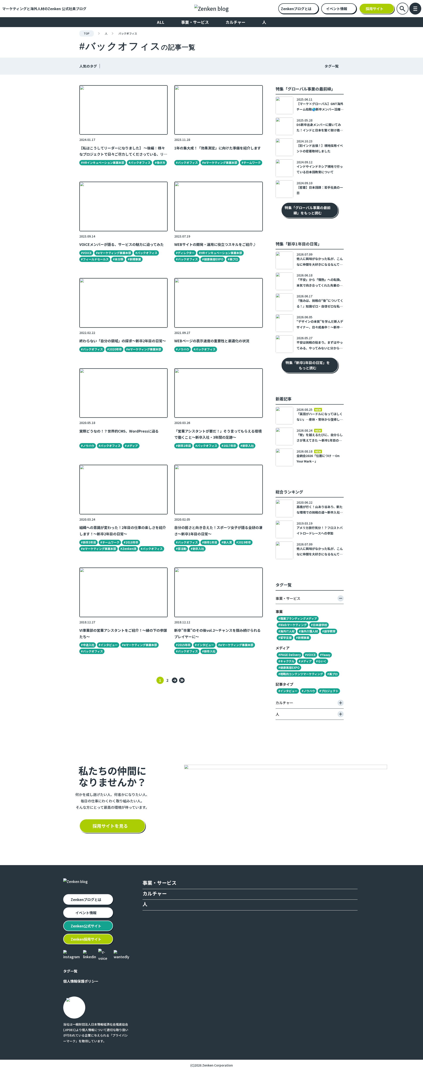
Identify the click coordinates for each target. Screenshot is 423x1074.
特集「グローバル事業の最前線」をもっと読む (307, 210)
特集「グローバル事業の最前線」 (305, 89)
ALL (160, 22)
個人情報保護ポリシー (80, 981)
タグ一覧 (332, 66)
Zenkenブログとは (296, 8)
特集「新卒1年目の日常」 (299, 244)
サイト (86, 925)
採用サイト (374, 8)
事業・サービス (195, 22)
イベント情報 (336, 8)
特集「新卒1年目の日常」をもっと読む (307, 365)
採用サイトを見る (110, 826)
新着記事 (283, 399)
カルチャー (235, 22)
